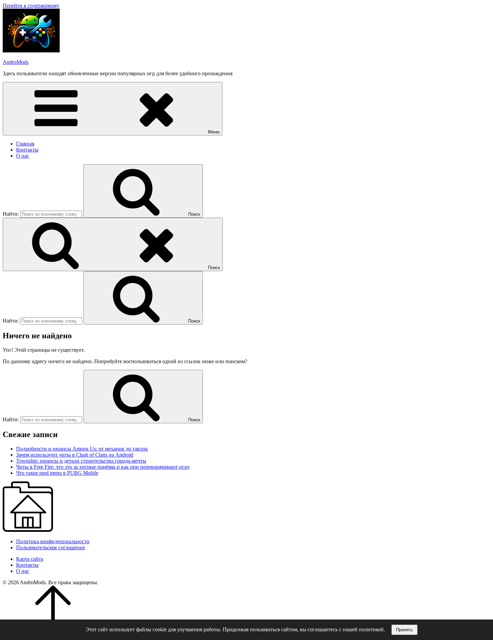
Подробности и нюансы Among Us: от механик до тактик (82, 449)
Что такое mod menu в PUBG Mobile (57, 473)
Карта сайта (29, 559)
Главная (25, 143)
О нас (22, 156)
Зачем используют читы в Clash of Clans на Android (74, 455)
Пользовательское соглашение (50, 547)
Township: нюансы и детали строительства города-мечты (81, 461)
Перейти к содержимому (31, 5)
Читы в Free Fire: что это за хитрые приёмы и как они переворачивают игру (103, 467)
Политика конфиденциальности (53, 541)
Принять (404, 629)
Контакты (27, 150)
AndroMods (16, 62)
